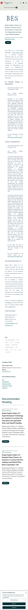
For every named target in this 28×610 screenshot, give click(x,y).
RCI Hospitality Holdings (10, 339)
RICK (18, 339)
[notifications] (23, 3)
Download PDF (5, 382)
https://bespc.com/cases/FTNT (15, 256)
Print (3, 379)
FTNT (12, 342)
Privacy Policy (6, 597)
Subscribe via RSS (6, 384)
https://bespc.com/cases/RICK (15, 137)
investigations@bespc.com (11, 323)
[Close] (25, 592)
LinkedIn (20, 300)
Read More (5, 441)
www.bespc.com (9, 325)
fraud (11, 349)
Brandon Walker (14, 344)
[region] (14, 600)
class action (17, 342)
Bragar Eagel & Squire (10, 39)
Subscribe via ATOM (7, 386)
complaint (7, 344)
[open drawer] (26, 3)
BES (16, 347)
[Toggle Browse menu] (23, 7)
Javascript (4, 388)
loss (15, 349)
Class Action (8, 352)
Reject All (14, 603)
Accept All (14, 607)
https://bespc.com (6, 371)
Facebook (9, 302)
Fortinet (7, 342)
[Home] (6, 3)
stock (20, 349)
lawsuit (7, 349)
